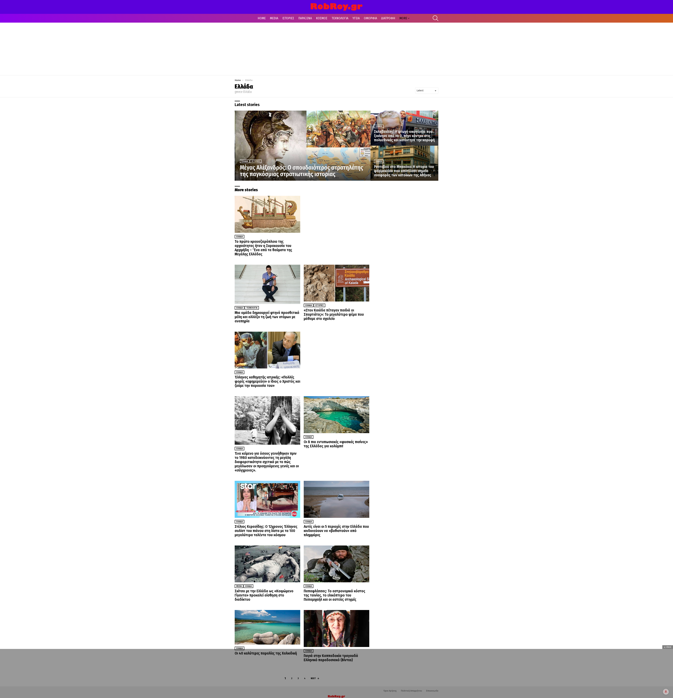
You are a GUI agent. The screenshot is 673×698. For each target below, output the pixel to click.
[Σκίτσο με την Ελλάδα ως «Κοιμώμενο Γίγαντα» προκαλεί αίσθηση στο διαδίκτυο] (267, 563)
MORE (403, 18)
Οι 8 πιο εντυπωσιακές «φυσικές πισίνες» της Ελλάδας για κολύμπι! (336, 444)
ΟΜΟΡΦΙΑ (370, 18)
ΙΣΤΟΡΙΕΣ (288, 18)
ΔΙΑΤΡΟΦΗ (388, 18)
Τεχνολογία (251, 308)
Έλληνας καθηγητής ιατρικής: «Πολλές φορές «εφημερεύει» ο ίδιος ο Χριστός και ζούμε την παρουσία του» (267, 381)
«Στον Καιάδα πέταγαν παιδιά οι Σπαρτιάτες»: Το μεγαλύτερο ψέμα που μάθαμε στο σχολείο (334, 314)
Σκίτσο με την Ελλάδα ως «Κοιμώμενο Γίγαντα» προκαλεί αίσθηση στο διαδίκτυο (264, 595)
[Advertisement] (336, 48)
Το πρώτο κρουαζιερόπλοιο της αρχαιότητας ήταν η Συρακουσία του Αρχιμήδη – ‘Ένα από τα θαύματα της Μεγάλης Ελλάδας (263, 247)
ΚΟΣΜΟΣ (321, 18)
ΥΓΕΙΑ (356, 18)
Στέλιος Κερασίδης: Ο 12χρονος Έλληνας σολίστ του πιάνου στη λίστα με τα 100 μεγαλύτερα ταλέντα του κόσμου (266, 530)
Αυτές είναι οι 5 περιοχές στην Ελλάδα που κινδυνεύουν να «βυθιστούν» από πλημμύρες (336, 530)
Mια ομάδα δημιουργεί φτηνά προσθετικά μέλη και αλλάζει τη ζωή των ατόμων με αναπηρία (267, 316)
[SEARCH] (435, 18)
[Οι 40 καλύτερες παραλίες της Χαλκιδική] (267, 627)
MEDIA (274, 18)
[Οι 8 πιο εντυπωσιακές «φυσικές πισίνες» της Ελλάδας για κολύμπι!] (336, 414)
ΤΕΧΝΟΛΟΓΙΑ (340, 18)
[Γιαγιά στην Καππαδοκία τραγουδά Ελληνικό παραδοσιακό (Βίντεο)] (336, 628)
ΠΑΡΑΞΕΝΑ (305, 18)
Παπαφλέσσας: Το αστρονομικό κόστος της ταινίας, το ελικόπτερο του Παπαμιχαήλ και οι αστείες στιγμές (334, 595)
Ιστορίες (255, 161)
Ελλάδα (245, 161)
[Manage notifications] (666, 691)
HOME (262, 18)
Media (239, 586)
